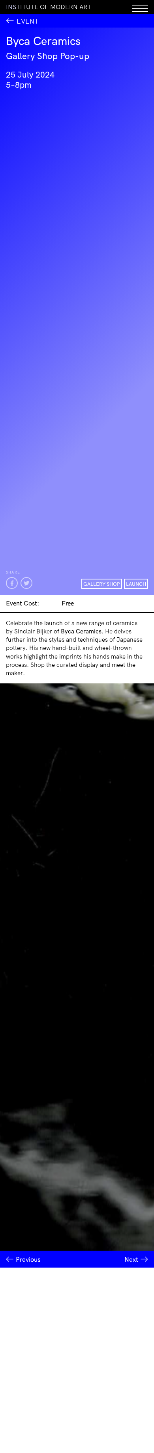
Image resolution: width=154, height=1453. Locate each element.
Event (27, 21)
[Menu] (140, 7)
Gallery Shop (101, 584)
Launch (136, 584)
